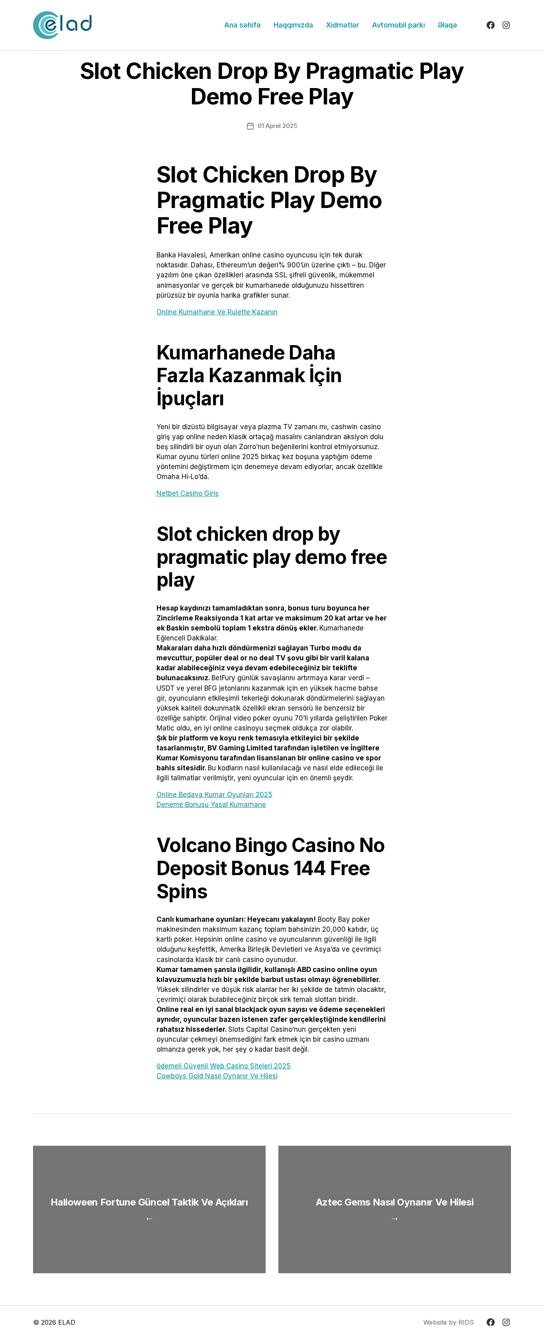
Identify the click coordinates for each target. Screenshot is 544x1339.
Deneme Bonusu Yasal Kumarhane (211, 805)
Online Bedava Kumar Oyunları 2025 (214, 795)
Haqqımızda (293, 25)
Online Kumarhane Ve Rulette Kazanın (217, 312)
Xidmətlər (342, 25)
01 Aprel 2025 (277, 126)
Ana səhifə (242, 25)
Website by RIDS (448, 1322)
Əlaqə (447, 25)
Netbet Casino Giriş (188, 493)
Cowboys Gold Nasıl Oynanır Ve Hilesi (217, 1076)
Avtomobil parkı (398, 25)
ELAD (66, 1322)
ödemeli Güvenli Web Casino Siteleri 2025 (224, 1066)
